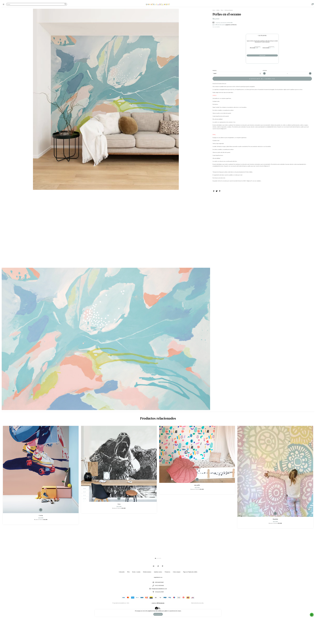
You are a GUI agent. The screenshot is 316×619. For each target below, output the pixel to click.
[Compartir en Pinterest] (219, 191)
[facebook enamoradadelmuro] (158, 566)
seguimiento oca (158, 577)
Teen (222, 10)
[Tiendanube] (158, 603)
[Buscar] (65, 4)
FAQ (128, 572)
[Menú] (4, 4)
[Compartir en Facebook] (214, 191)
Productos (167, 572)
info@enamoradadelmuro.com (159, 588)
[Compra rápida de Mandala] (275, 513)
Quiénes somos (158, 572)
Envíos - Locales (136, 572)
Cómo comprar (176, 572)
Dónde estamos (147, 572)
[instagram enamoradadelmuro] (153, 566)
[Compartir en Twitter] (216, 191)
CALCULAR (262, 55)
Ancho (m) (265, 47)
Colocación (122, 572)
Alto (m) (252, 47)
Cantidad (265, 70)
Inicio (214, 10)
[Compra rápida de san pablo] (197, 479)
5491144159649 (159, 582)
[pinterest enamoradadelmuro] (162, 566)
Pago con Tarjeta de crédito (190, 572)
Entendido (158, 614)
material (215, 70)
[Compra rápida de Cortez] (40, 509)
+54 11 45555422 (159, 585)
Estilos (218, 10)
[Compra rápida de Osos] (119, 498)
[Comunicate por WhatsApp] (312, 615)
